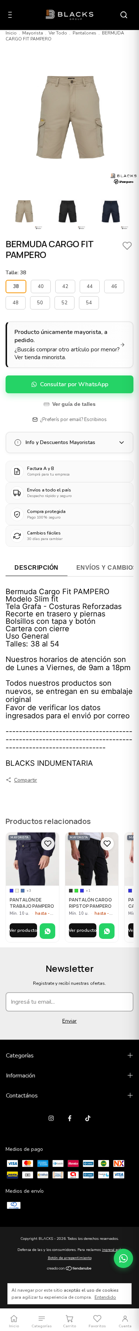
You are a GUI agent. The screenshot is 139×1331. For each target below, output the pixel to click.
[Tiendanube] (69, 1268)
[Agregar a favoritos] (47, 843)
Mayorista (32, 33)
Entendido (105, 1297)
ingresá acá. (112, 1249)
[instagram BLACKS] (51, 1118)
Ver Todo (58, 33)
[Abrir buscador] (123, 14)
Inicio (11, 33)
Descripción (36, 567)
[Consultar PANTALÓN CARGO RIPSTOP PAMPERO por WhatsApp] (107, 931)
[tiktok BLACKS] (88, 1118)
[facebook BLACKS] (70, 1118)
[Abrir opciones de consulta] (123, 1258)
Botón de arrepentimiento (70, 1258)
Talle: (16, 272)
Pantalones (84, 33)
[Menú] (11, 16)
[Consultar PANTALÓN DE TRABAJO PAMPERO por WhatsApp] (47, 931)
